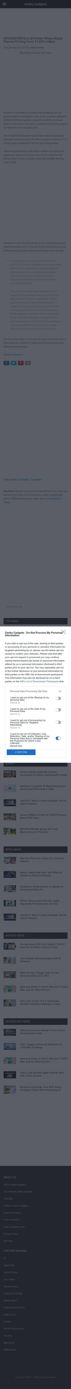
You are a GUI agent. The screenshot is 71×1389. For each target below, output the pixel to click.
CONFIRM (21, 752)
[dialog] (35, 695)
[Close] (64, 633)
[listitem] (35, 691)
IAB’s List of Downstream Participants (39, 681)
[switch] (58, 698)
